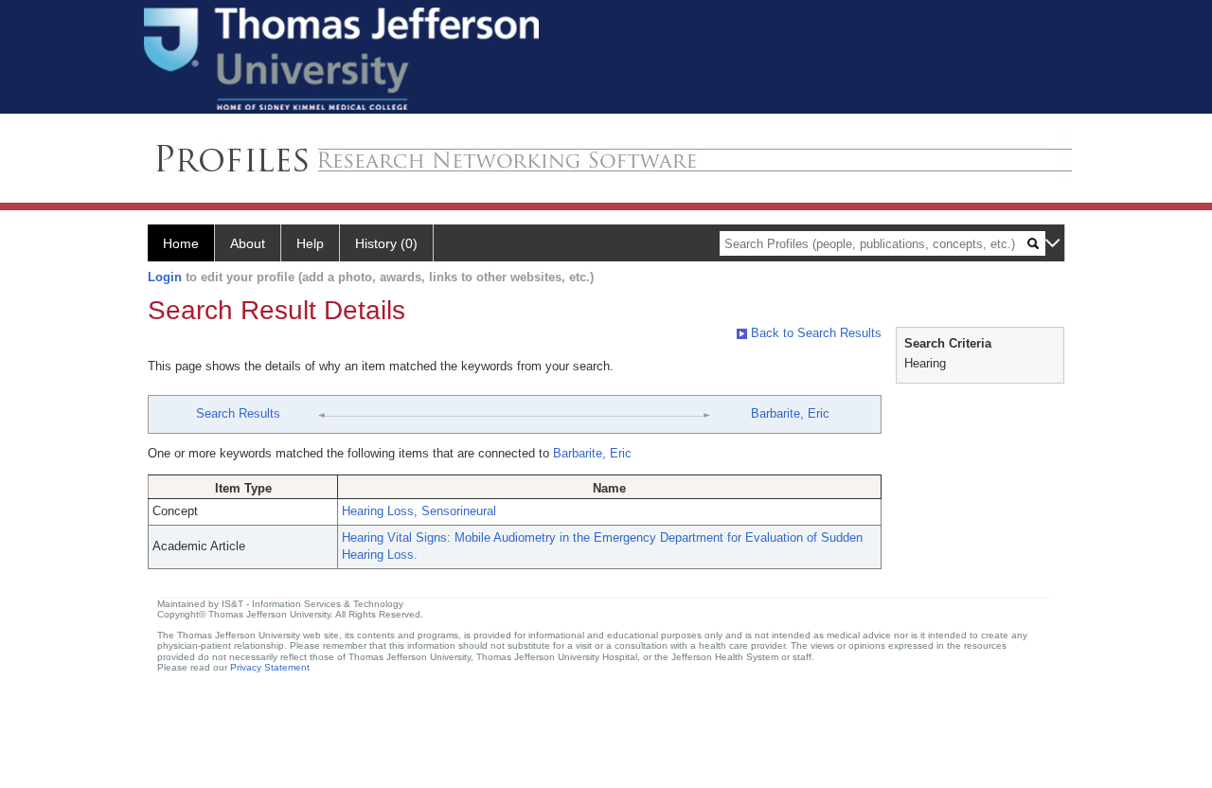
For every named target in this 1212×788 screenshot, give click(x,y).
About (247, 243)
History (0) (386, 243)
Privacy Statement (270, 667)
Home (181, 243)
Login (165, 277)
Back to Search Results (814, 333)
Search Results (238, 413)
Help (310, 243)
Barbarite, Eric (790, 413)
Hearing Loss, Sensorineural (419, 511)
